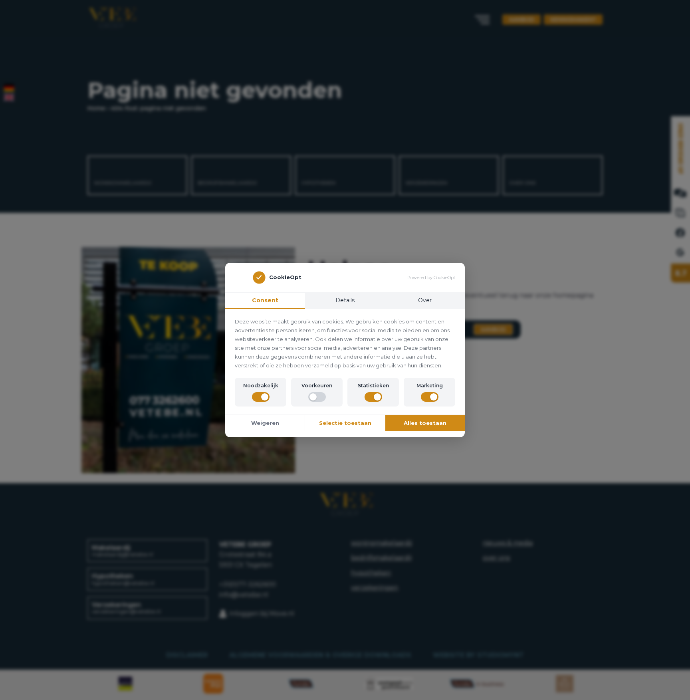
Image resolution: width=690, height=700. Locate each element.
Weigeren (265, 423)
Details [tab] (345, 300)
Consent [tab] (265, 300)
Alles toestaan (425, 423)
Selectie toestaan (345, 423)
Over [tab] (425, 300)
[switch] (261, 397)
